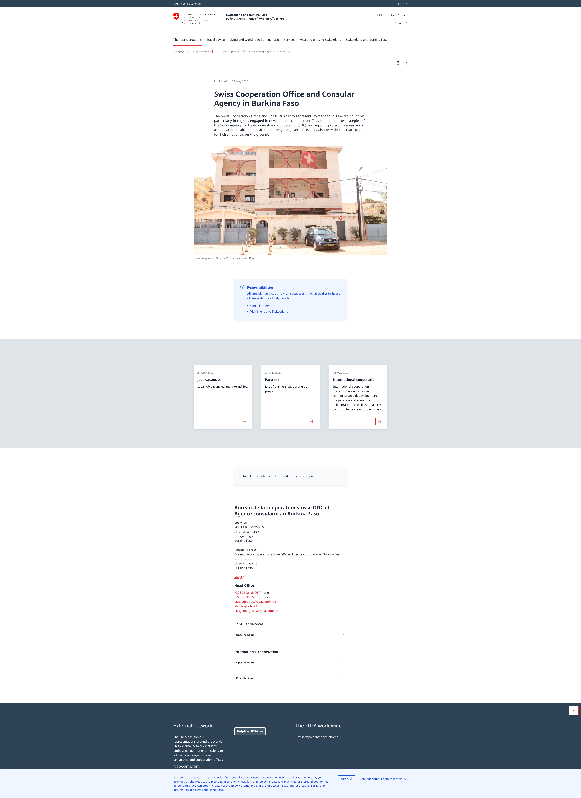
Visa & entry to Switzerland (269, 311)
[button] (187, 39)
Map (237, 577)
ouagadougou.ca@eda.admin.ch (257, 611)
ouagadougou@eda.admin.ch (255, 602)
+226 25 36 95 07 (246, 597)
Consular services (262, 306)
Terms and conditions (209, 789)
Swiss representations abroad (317, 737)
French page (307, 476)
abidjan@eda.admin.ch (250, 606)
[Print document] (398, 63)
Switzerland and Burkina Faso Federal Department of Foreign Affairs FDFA (256, 16)
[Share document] (405, 63)
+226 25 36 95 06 (246, 592)
